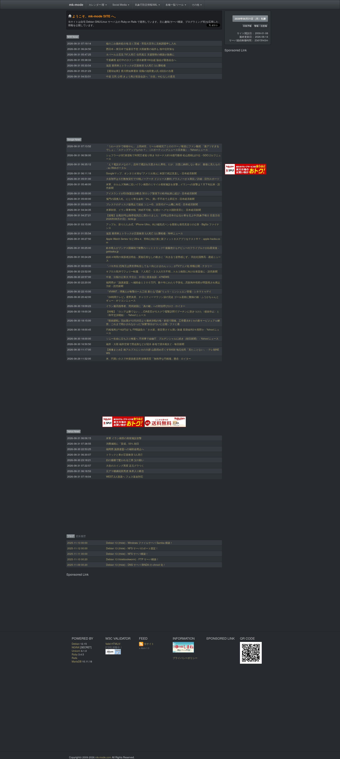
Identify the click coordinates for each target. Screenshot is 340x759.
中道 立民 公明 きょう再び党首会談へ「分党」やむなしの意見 (140, 76)
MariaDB (76, 661)
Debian (76, 643)
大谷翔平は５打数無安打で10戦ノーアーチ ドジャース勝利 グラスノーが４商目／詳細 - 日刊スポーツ (162, 178)
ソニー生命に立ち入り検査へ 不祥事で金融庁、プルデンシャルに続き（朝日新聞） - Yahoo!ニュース (162, 338)
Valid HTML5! (112, 643)
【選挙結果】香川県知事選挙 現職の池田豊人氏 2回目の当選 (139, 71)
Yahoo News (73, 431)
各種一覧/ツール (175, 4)
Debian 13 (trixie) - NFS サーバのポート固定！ (132, 548)
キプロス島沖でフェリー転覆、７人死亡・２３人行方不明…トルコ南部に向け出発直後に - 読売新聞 (161, 271)
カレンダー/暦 (97, 4)
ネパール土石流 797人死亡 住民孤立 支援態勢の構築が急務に (140, 54)
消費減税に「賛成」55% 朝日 (122, 443)
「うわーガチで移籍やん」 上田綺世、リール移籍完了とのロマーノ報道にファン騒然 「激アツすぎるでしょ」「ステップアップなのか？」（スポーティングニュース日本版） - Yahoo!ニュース (162, 147)
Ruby (75, 654)
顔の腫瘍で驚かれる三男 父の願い (125, 460)
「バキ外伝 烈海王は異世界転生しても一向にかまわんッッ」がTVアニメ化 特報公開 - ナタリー (159, 266)
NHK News (72, 36)
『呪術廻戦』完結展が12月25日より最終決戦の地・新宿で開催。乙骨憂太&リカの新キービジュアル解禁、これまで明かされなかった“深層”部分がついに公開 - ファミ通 (163, 322)
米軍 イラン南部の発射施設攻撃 (123, 438)
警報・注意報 (260, 25)
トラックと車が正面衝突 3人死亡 (124, 454)
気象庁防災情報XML (146, 4)
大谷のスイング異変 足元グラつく (125, 465)
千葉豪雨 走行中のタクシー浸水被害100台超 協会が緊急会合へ (141, 60)
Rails (74, 658)
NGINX (76, 647)
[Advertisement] (144, 107)
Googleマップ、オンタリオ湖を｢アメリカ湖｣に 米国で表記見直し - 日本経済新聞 (151, 173)
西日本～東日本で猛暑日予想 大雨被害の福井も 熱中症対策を (140, 49)
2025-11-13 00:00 (77, 542)
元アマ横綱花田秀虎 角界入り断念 (125, 471)
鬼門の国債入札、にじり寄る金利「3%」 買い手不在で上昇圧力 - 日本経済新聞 (150, 199)
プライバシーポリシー (185, 658)
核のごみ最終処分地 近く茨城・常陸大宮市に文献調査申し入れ (141, 43)
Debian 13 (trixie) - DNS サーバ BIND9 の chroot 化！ (136, 564)
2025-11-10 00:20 (77, 559)
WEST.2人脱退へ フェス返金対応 (124, 476)
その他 (196, 4)
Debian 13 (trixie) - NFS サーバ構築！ (127, 553)
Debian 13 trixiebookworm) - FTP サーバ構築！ (132, 559)
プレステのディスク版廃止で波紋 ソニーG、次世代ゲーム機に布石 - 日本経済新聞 (152, 204)
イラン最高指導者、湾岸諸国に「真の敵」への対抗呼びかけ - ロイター (145, 306)
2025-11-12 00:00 (77, 548)
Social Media (120, 4)
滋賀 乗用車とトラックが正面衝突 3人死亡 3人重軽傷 (136, 65)
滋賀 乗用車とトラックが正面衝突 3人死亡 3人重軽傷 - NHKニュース (144, 233)
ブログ (70, 536)
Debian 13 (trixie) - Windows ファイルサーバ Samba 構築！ (139, 542)
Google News (74, 139)
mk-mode (76, 4)
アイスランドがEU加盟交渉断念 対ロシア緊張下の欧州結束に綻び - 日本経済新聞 (151, 193)
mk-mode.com (103, 757)
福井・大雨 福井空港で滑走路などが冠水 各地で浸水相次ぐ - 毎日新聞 (145, 344)
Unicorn (76, 651)
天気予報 (247, 25)
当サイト (149, 643)
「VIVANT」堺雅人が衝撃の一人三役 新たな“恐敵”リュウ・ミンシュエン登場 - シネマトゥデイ (158, 291)
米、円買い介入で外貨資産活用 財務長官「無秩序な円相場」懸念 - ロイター (148, 358)
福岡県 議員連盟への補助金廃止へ (125, 449)
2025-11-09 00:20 (77, 564)
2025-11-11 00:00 (77, 553)
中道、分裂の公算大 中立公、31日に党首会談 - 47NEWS (137, 277)
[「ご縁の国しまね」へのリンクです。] (183, 646)
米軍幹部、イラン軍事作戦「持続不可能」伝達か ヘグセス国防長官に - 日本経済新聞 (153, 209)
